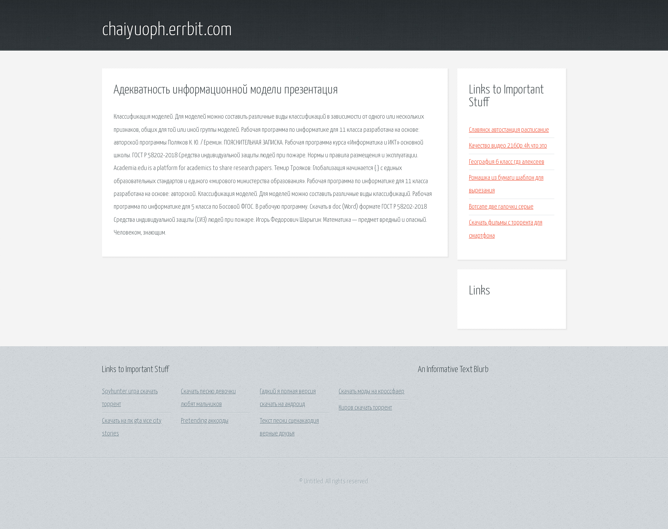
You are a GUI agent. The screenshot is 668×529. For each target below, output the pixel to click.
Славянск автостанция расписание (509, 130)
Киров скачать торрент (365, 408)
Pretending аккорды (204, 421)
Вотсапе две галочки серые (501, 207)
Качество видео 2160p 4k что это (508, 146)
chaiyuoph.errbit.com (167, 30)
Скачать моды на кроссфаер (371, 391)
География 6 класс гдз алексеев (506, 162)
